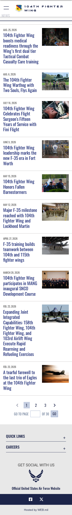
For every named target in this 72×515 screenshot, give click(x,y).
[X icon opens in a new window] (41, 499)
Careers (12, 447)
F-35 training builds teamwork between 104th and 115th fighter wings (19, 252)
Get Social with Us (36, 465)
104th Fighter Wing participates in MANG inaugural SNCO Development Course (20, 286)
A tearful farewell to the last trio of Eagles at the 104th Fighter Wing (20, 380)
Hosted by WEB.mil (36, 509)
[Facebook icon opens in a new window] (31, 499)
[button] (6, 8)
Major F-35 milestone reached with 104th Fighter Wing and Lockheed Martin (20, 218)
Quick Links (15, 436)
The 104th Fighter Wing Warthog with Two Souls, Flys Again (20, 84)
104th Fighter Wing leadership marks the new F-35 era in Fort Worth (19, 155)
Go (54, 413)
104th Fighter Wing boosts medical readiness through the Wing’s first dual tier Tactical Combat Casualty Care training (21, 48)
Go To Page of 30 (31, 414)
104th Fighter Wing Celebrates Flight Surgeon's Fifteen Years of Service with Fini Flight (19, 119)
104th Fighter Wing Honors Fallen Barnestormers (18, 186)
